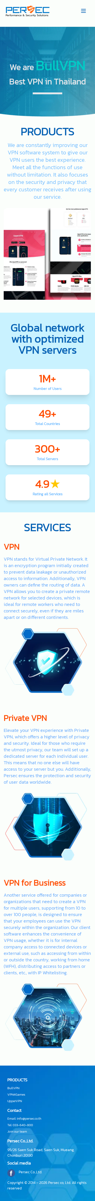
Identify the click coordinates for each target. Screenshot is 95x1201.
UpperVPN (14, 1101)
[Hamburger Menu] (83, 10)
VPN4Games (16, 1094)
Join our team (17, 1131)
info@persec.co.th (29, 1118)
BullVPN (13, 1088)
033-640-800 (23, 1125)
